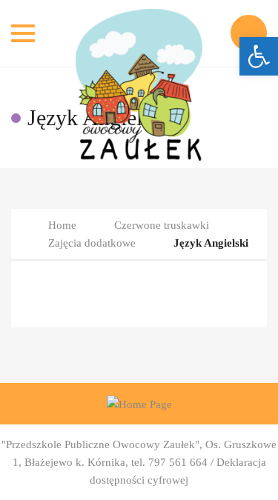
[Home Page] (139, 403)
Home (62, 225)
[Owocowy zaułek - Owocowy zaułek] (139, 33)
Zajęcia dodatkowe (92, 243)
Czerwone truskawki (161, 225)
